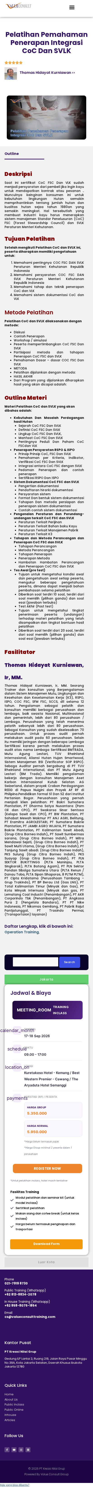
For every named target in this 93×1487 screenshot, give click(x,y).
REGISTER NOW (47, 1168)
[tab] (46, 980)
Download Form (46, 1244)
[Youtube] (14, 1449)
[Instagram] (21, 1449)
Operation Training (22, 932)
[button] (72, 7)
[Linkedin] (28, 1449)
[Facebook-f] (7, 1449)
